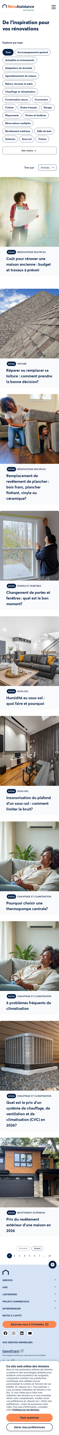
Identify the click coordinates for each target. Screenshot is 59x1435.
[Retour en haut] (52, 1265)
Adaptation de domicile (18, 68)
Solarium (10, 139)
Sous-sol (27, 139)
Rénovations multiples (18, 123)
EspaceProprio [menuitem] (11, 1350)
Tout (8, 52)
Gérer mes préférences (29, 1427)
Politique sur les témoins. (26, 1409)
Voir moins (27, 150)
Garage (48, 107)
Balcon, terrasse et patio (19, 83)
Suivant (37, 1248)
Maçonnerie (12, 115)
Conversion (41, 99)
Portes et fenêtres (35, 115)
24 (49, 1255)
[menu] (25, 7)
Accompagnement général (32, 52)
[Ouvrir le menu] (53, 7)
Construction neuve (16, 99)
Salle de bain (44, 131)
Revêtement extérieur (17, 131)
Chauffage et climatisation (20, 91)
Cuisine (9, 107)
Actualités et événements (19, 60)
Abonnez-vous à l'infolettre (27, 1324)
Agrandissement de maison (20, 75)
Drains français (28, 107)
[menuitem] (6, 1272)
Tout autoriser (29, 1417)
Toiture (42, 139)
